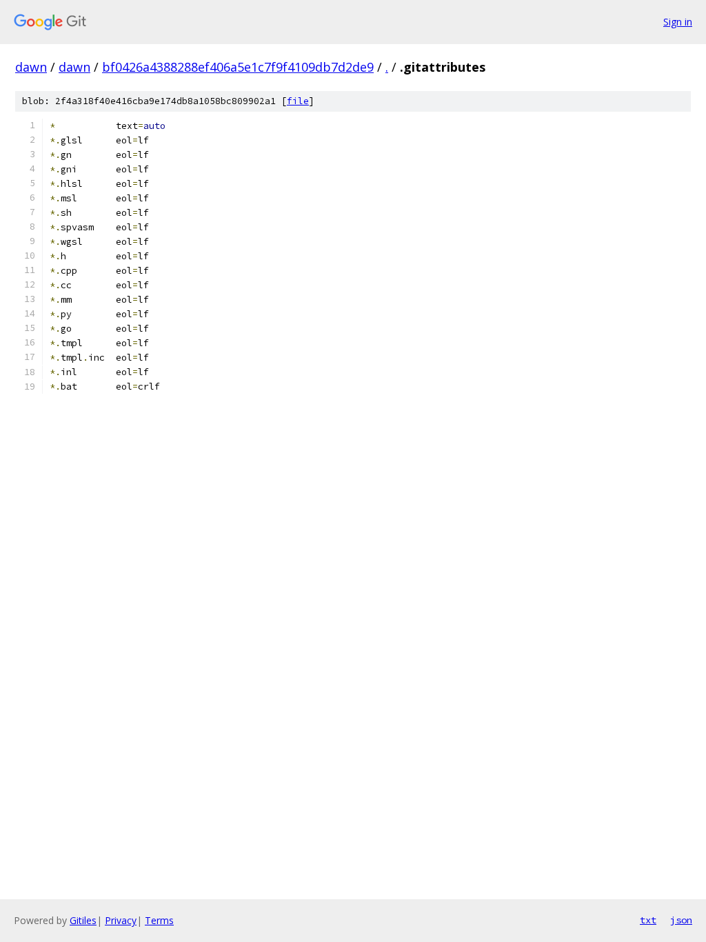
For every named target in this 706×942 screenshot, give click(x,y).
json (681, 920)
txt (648, 920)
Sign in (677, 21)
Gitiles (83, 920)
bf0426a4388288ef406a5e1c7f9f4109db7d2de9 (238, 67)
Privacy (121, 920)
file (298, 101)
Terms (159, 920)
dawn (31, 67)
